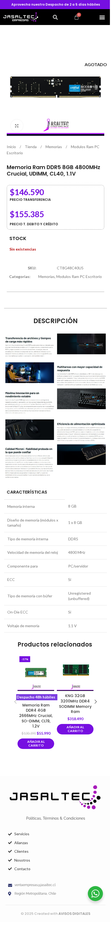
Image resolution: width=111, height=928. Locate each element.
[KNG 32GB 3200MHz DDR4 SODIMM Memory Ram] (75, 672)
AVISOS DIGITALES (74, 913)
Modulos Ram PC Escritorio (79, 276)
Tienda (31, 146)
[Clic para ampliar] (17, 126)
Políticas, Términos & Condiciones (55, 818)
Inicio (12, 146)
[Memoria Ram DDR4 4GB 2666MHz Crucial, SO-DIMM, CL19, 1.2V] (36, 672)
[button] (55, 17)
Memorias (54, 146)
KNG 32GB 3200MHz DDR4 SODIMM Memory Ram (75, 703)
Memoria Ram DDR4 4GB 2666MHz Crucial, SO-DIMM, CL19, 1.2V (36, 715)
